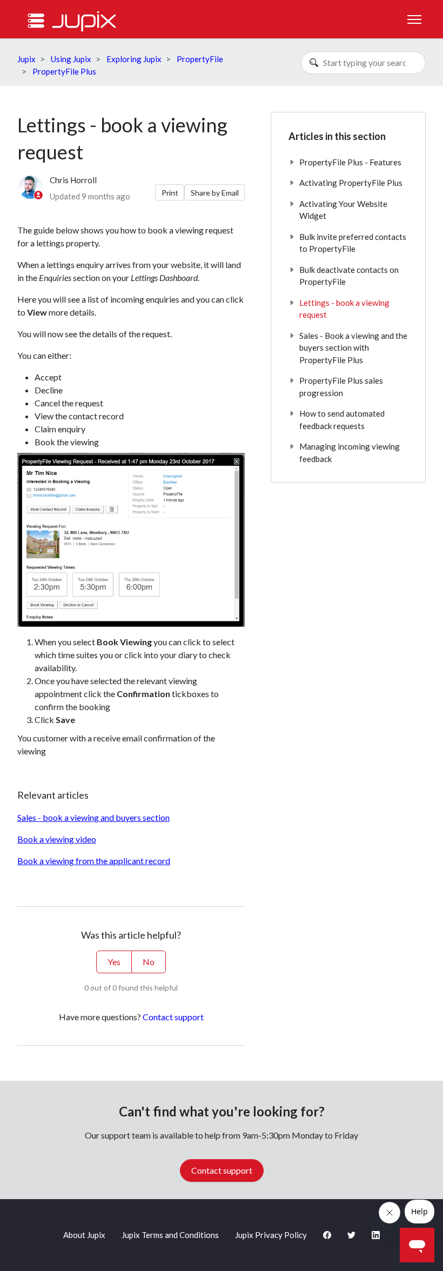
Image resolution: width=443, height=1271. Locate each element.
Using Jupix (71, 59)
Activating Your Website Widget (343, 210)
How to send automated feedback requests (342, 420)
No (149, 961)
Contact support (173, 1017)
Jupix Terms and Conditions (170, 1235)
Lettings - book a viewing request (344, 309)
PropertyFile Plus (64, 71)
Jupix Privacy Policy (271, 1235)
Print (170, 192)
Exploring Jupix (134, 59)
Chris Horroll (73, 180)
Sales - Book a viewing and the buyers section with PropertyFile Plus (353, 348)
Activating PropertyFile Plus (350, 183)
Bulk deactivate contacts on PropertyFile (349, 276)
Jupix (26, 59)
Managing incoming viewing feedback (349, 452)
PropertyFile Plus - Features (350, 162)
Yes (114, 961)
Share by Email (215, 192)
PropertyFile (200, 59)
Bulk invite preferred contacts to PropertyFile (352, 243)
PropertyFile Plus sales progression (341, 387)
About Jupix (84, 1235)
